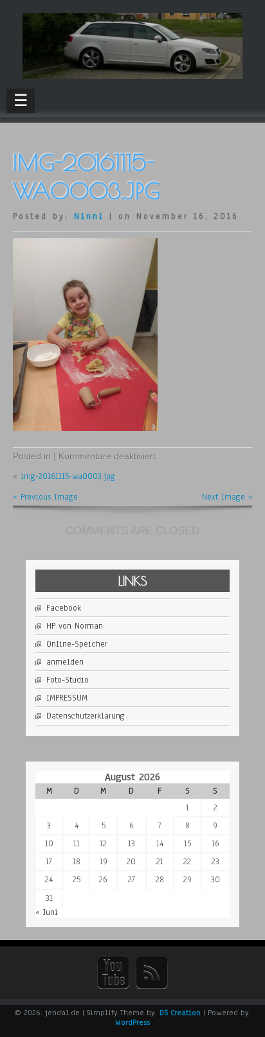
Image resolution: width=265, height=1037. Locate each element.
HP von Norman (74, 626)
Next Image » (227, 497)
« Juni (46, 912)
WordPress (132, 1022)
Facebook (63, 608)
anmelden (65, 662)
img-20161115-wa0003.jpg (68, 476)
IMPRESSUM (66, 698)
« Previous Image (45, 497)
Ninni (89, 216)
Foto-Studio (67, 680)
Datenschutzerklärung (85, 716)
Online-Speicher (76, 644)
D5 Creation (180, 1012)
